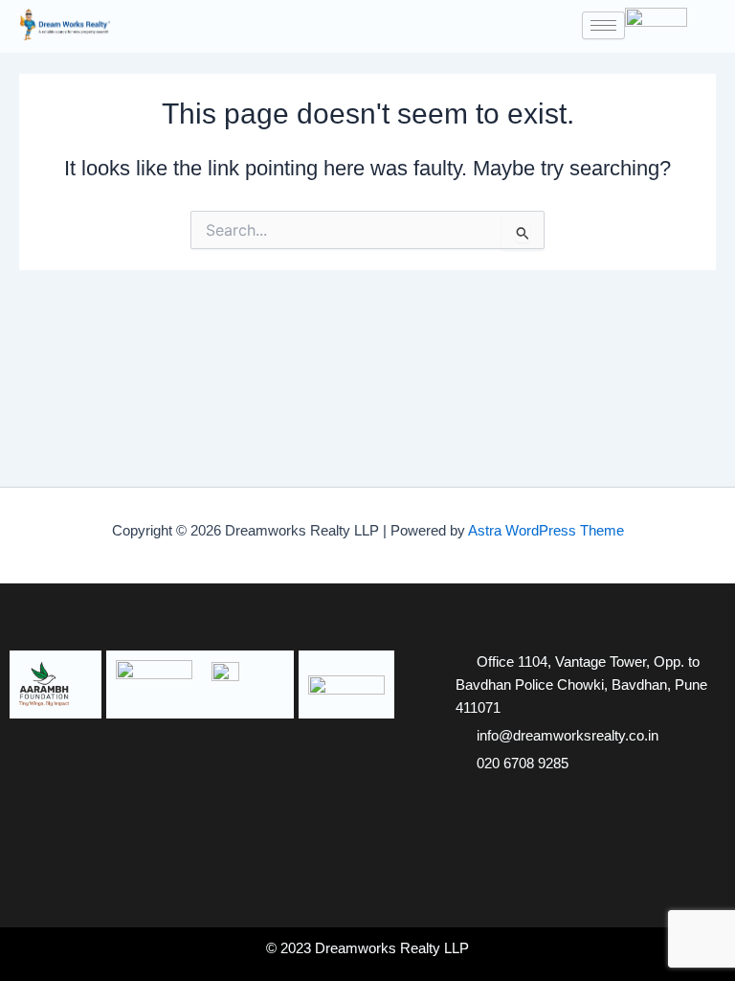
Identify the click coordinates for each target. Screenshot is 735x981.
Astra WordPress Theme (546, 530)
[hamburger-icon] (603, 25)
